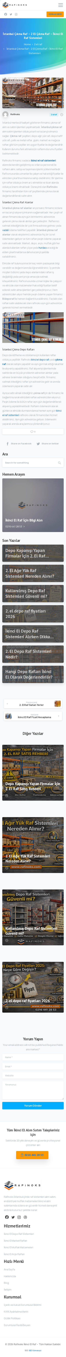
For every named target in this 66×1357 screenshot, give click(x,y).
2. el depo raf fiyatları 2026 (27, 1000)
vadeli (5, 230)
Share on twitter (50, 443)
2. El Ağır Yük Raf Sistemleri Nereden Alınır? (27, 859)
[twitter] (11, 14)
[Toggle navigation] (61, 5)
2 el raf (38, 44)
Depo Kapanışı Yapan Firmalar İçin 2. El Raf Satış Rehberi (32, 786)
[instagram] (16, 14)
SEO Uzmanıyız (35, 1350)
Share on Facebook (21, 443)
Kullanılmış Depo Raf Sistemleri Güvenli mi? (31, 931)
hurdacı (43, 247)
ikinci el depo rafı (40, 359)
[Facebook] (5, 14)
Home (27, 44)
